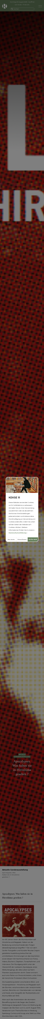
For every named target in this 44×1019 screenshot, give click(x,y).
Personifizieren (22, 539)
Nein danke (11, 539)
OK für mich (33, 539)
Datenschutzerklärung (17, 533)
